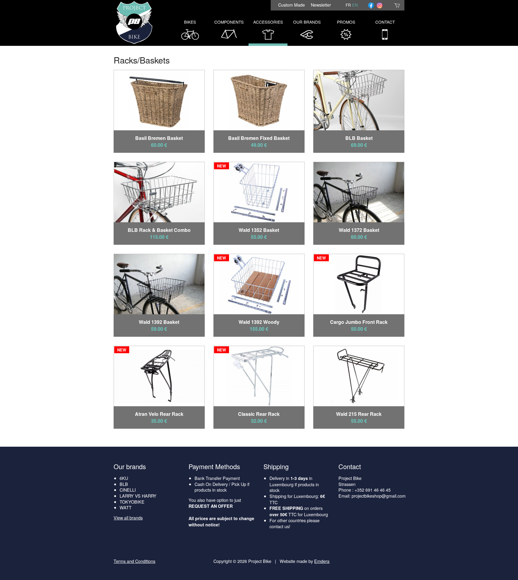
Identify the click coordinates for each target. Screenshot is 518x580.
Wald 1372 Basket (359, 229)
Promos (346, 22)
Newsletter (321, 4)
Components (229, 22)
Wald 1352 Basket (259, 229)
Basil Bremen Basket (159, 138)
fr (348, 5)
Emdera (321, 561)
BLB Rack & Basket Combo (159, 229)
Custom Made (291, 4)
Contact (385, 22)
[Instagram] (379, 5)
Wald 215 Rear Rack (359, 413)
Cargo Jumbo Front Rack (359, 321)
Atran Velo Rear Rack (159, 413)
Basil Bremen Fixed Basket (259, 138)
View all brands (128, 517)
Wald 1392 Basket (159, 321)
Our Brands (307, 22)
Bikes (190, 22)
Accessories (268, 22)
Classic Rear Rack (259, 413)
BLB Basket (359, 138)
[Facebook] (371, 5)
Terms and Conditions (134, 561)
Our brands (130, 466)
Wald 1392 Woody (259, 321)
